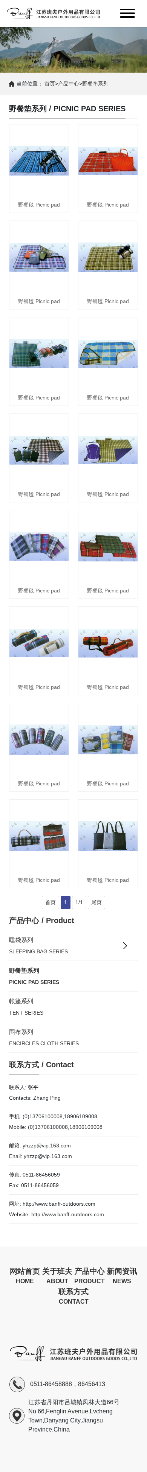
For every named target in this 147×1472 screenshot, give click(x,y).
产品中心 (68, 84)
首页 (49, 84)
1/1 (79, 902)
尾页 (96, 902)
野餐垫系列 (95, 84)
